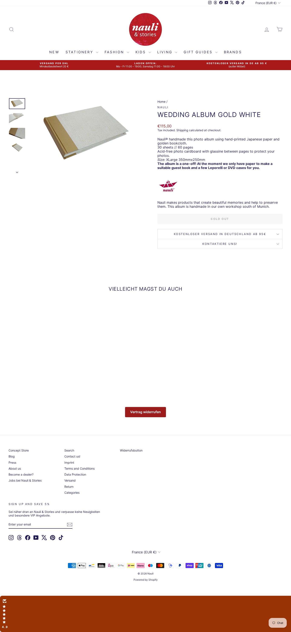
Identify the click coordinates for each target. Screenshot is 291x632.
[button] (145, 614)
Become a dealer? (21, 474)
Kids (141, 52)
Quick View (41, 363)
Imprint (69, 462)
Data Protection (75, 474)
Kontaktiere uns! (220, 243)
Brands (233, 52)
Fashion (115, 52)
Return (68, 486)
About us (15, 468)
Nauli (163, 107)
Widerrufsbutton (131, 450)
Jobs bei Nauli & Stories (25, 480)
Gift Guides (199, 52)
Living (165, 52)
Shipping (182, 130)
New (54, 52)
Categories (71, 492)
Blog (12, 456)
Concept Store (19, 450)
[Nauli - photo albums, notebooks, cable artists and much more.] (219, 185)
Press (12, 462)
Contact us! (72, 456)
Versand (70, 480)
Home (161, 101)
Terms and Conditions (79, 468)
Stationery (80, 52)
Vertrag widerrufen (145, 412)
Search (69, 450)
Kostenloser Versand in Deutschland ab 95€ (220, 234)
